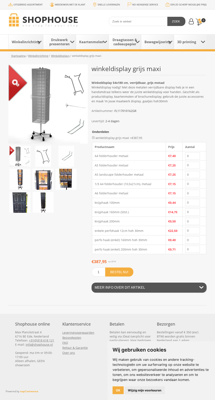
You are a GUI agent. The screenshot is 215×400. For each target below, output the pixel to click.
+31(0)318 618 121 (41, 340)
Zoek (176, 21)
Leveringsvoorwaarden (78, 333)
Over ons (68, 353)
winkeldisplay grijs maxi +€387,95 (119, 138)
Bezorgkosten (71, 338)
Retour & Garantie (75, 348)
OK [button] (118, 390)
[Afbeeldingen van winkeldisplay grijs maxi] (19, 156)
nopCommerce (29, 391)
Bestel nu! (119, 272)
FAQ (65, 343)
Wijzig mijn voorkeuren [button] (144, 390)
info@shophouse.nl (39, 345)
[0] (199, 22)
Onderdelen (100, 132)
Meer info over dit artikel (120, 287)
